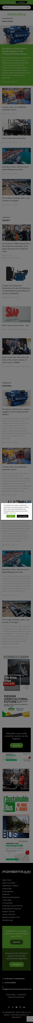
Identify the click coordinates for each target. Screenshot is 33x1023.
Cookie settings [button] (22, 516)
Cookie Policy (12, 513)
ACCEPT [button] (11, 516)
